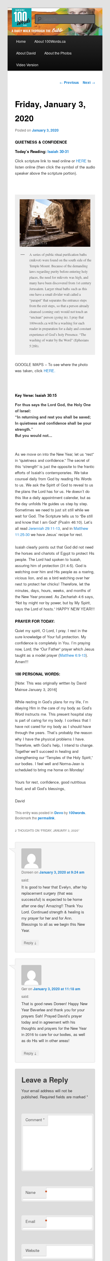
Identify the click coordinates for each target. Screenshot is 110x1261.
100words (77, 812)
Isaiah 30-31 (58, 151)
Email (36, 1221)
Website (32, 1250)
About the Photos (58, 52)
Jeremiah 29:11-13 (44, 528)
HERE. (49, 370)
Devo (58, 812)
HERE (81, 161)
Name (36, 1192)
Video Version (27, 64)
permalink (46, 818)
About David (26, 52)
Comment (35, 1119)
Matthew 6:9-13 (73, 655)
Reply (30, 942)
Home (21, 41)
